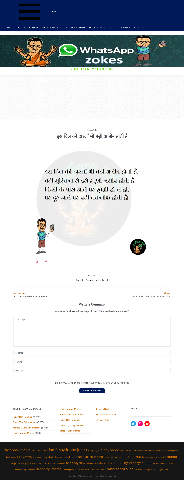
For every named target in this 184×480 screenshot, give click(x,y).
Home (9, 27)
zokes (166, 469)
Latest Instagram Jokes (113, 457)
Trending (122, 27)
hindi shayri (37, 457)
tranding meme (166, 463)
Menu (54, 11)
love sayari (161, 457)
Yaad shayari (158, 469)
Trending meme (48, 468)
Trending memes (69, 469)
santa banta (88, 463)
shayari (90, 280)
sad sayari (61, 463)
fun (51, 449)
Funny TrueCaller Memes (25, 422)
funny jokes (76, 449)
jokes (79, 456)
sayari (80, 280)
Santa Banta (78, 27)
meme (172, 456)
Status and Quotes (53, 27)
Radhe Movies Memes (23, 432)
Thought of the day (101, 27)
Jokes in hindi (94, 456)
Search (134, 408)
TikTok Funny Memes (70, 430)
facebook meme (18, 449)
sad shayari (74, 462)
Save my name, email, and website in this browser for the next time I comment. (92, 382)
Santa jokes (117, 463)
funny (60, 449)
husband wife (48, 456)
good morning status (169, 450)
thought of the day (152, 463)
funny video (110, 449)
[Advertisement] (92, 97)
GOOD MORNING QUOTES (147, 450)
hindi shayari (24, 457)
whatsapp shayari (98, 469)
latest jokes (132, 456)
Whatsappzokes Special (107, 414)
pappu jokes (17, 463)
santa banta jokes (103, 463)
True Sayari (103, 280)
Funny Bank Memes (22, 416)
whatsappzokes (120, 468)
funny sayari (93, 450)
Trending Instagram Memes (24, 469)
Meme (137, 27)
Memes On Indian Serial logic (27, 427)
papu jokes (37, 463)
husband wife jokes (65, 456)
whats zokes (139, 470)
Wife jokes (148, 469)
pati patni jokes (50, 463)
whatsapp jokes (83, 469)
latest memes (148, 457)
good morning (126, 450)
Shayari (33, 27)
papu (28, 463)
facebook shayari (40, 450)
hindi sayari (11, 457)
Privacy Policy (102, 419)
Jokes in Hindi (102, 408)
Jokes (19, 27)
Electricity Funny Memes (71, 425)
